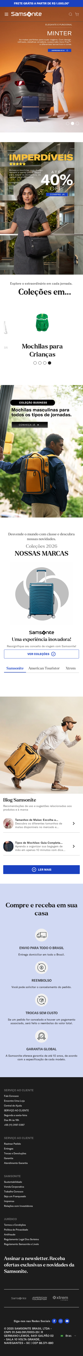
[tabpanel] (41, 595)
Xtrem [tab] (71, 668)
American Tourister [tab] (44, 668)
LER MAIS (44, 869)
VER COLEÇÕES (38, 654)
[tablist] (41, 669)
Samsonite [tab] (15, 668)
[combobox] (68, 1336)
